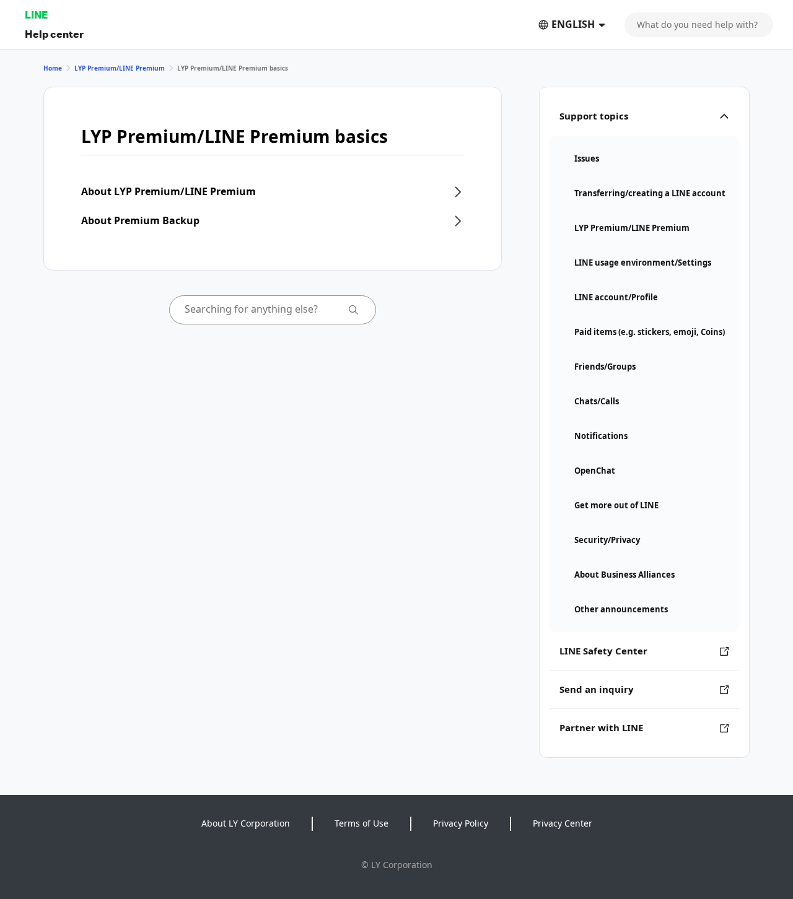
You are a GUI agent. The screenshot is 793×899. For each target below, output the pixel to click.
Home (52, 68)
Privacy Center (562, 823)
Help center (54, 33)
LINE (36, 14)
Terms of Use (361, 823)
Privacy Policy (460, 823)
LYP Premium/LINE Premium (119, 68)
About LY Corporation (245, 823)
